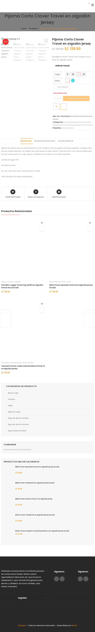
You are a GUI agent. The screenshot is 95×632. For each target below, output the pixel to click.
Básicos (4, 282)
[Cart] (88, 5)
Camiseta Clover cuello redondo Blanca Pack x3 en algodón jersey (23, 367)
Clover (64, 128)
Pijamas (74, 122)
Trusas (68, 282)
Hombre (66, 122)
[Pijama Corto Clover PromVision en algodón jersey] (5, 320)
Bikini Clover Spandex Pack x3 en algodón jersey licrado (71, 286)
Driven (74, 625)
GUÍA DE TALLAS (62, 65)
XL (84, 74)
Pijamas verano (84, 122)
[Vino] (78, 80)
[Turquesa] (73, 80)
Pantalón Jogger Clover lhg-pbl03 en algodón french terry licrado (22, 286)
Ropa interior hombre (57, 282)
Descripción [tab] (26, 141)
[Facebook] (56, 578)
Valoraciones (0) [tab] (65, 141)
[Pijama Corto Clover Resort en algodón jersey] (89, 320)
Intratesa (22, 625)
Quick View (41, 229)
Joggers (17, 282)
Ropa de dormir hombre (62, 125)
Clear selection (62, 87)
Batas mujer (13, 393)
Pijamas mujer (14, 412)
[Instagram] (62, 578)
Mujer (10, 405)
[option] (6, 51)
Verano (71, 128)
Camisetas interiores (9, 363)
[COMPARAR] (64, 106)
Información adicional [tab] (44, 141)
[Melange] (68, 80)
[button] (46, 41)
